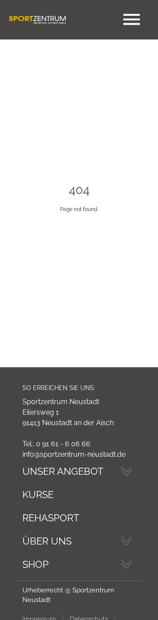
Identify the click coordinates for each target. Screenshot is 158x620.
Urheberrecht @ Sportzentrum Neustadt (68, 595)
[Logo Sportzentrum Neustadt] (37, 20)
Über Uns (47, 541)
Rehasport (50, 517)
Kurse (38, 494)
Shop (35, 564)
